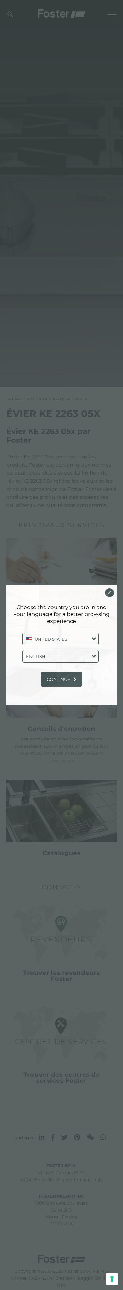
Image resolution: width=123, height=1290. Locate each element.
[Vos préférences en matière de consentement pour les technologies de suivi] (112, 1279)
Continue (58, 679)
